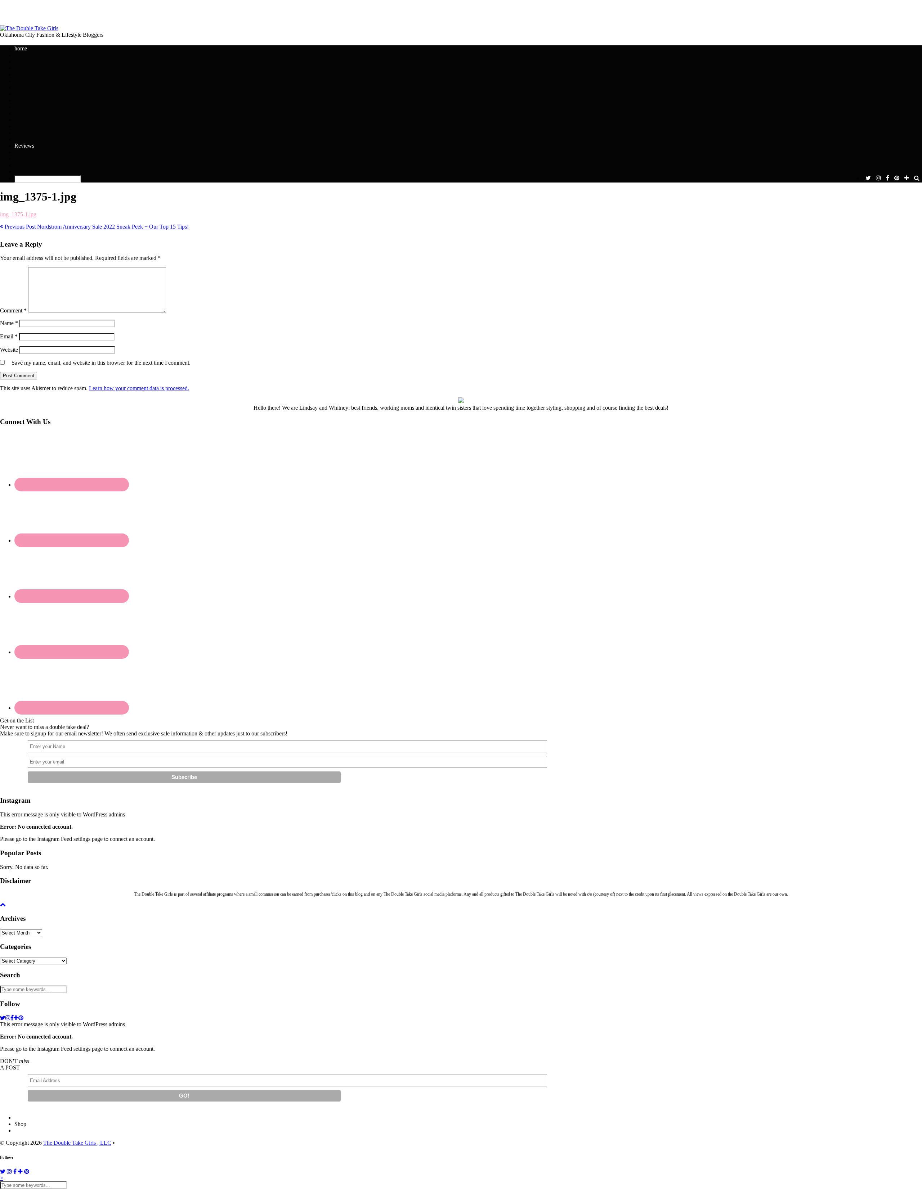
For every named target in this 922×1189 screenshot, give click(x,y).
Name (9, 323)
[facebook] (887, 178)
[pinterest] (896, 178)
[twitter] (868, 178)
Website (9, 350)
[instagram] (878, 178)
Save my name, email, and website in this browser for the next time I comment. (101, 363)
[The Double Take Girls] (29, 28)
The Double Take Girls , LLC (77, 1143)
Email (9, 336)
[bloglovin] (906, 178)
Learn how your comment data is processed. (139, 388)
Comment (13, 310)
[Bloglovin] (20, 1171)
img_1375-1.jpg (18, 214)
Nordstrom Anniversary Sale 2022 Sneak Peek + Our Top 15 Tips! (96, 227)
